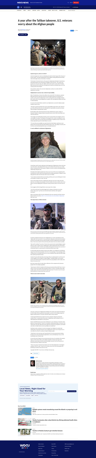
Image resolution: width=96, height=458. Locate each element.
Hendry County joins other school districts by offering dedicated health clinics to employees (54, 421)
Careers (53, 448)
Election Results (71, 10)
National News (36, 353)
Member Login (62, 10)
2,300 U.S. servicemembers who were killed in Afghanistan (52, 195)
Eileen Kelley (34, 423)
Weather (34, 10)
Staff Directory (54, 446)
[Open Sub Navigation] (26, 10)
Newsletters (67, 450)
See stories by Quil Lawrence (42, 368)
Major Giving (40, 448)
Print (77, 30)
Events (49, 10)
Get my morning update (72, 391)
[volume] (21, 7)
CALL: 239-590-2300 (55, 455)
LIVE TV (71, 2)
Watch (29, 10)
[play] (18, 7)
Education (44, 10)
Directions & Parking (68, 446)
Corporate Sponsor (41, 450)
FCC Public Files (54, 450)
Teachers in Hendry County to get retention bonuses (47, 431)
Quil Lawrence (23, 29)
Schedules (19, 10)
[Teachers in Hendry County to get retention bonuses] (25, 432)
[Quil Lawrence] (32, 363)
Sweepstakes (40, 455)
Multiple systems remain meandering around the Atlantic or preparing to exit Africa (54, 410)
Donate (76, 2)
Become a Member (41, 446)
